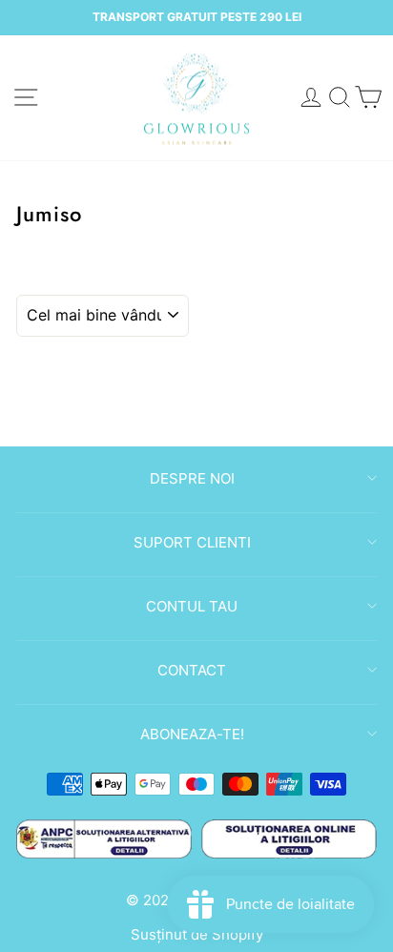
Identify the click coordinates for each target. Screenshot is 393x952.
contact (191, 670)
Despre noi (192, 478)
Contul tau (192, 606)
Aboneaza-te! (192, 734)
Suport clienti (192, 542)
